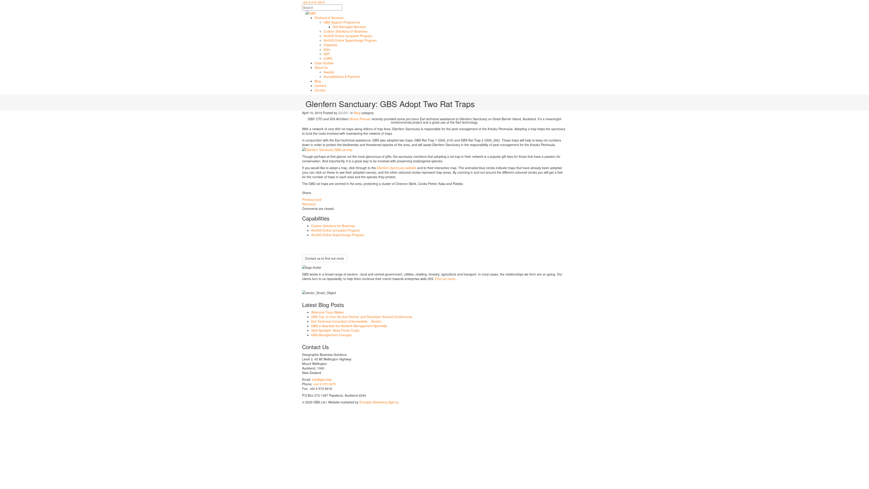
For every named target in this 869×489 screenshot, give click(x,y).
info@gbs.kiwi (322, 379)
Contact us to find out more (324, 258)
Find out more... (446, 278)
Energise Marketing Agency (379, 402)
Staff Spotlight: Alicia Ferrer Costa (335, 330)
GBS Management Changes (331, 335)
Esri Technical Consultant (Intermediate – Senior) (346, 321)
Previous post (312, 199)
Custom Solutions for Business (333, 225)
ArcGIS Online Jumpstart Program (335, 230)
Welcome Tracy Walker (327, 312)
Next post (309, 204)
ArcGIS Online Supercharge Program (337, 235)
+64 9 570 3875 (313, 2)
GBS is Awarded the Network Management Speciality (349, 326)
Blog (357, 112)
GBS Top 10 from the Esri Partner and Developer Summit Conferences (361, 316)
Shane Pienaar (360, 119)
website (410, 167)
